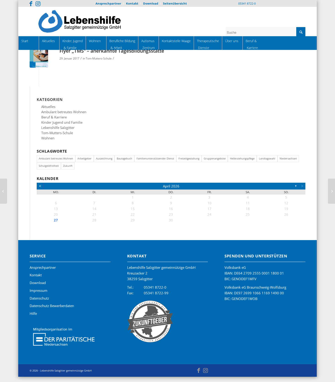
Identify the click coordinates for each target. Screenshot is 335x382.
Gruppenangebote (215, 158)
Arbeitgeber (84, 158)
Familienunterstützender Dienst (155, 158)
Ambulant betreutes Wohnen (63, 112)
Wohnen (47, 138)
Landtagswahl (267, 158)
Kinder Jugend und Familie (61, 122)
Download (38, 282)
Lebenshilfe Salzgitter (58, 128)
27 (56, 220)
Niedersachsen (288, 158)
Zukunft (67, 165)
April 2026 (171, 186)
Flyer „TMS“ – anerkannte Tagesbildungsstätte (111, 51)
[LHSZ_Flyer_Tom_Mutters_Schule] (39, 58)
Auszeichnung (104, 158)
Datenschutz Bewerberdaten (52, 305)
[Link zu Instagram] (37, 3)
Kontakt (36, 275)
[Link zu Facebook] (31, 3)
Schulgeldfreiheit (49, 165)
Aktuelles (48, 107)
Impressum (38, 290)
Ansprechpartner (43, 267)
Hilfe (33, 313)
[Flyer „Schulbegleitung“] (331, 191)
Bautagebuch (124, 158)
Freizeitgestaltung (188, 158)
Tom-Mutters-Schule (99, 58)
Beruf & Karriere (54, 117)
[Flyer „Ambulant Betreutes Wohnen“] (3, 191)
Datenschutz (39, 298)
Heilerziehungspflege (242, 158)
